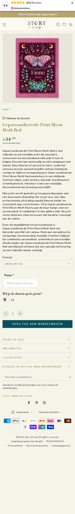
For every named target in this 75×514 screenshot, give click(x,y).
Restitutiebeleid (55, 441)
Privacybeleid (15, 445)
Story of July (31, 437)
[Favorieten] (64, 24)
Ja (12, 299)
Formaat (7, 257)
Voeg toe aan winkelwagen (37, 323)
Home (6, 109)
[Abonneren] (70, 377)
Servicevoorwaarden (37, 445)
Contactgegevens (61, 445)
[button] (58, 24)
